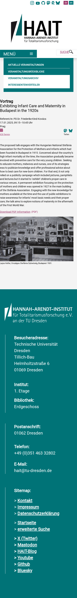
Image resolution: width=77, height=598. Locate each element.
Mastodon (27, 544)
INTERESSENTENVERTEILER (24, 84)
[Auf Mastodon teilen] (65, 130)
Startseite (27, 522)
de (65, 2)
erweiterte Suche (34, 529)
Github (24, 564)
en (71, 2)
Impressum (28, 506)
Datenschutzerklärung (38, 513)
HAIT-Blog (27, 551)
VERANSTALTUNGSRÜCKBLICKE (26, 71)
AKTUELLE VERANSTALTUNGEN (26, 64)
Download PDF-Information (15, 211)
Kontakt (25, 500)
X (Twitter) (27, 538)
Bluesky (25, 570)
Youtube (25, 557)
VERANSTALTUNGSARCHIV (23, 78)
